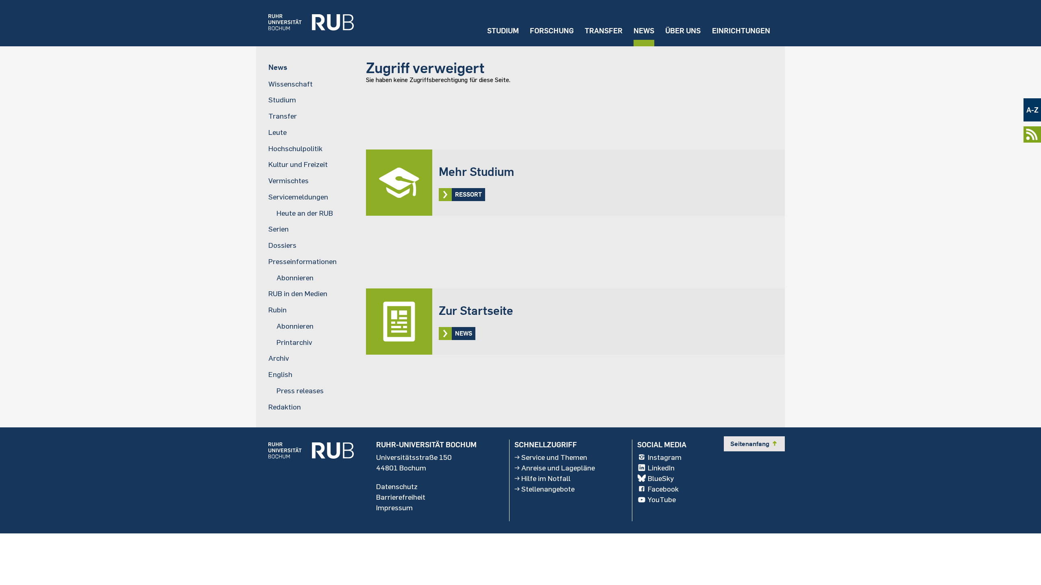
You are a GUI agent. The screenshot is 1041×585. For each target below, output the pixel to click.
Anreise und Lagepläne (558, 467)
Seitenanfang (754, 444)
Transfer (604, 30)
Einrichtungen (741, 30)
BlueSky (661, 478)
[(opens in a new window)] (305, 23)
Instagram (665, 457)
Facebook (663, 488)
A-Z (1032, 110)
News (644, 30)
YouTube (662, 499)
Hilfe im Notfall (546, 478)
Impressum (394, 507)
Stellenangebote (548, 488)
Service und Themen (554, 457)
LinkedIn (661, 467)
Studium (503, 30)
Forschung (552, 30)
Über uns (683, 30)
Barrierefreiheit (400, 496)
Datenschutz (397, 486)
